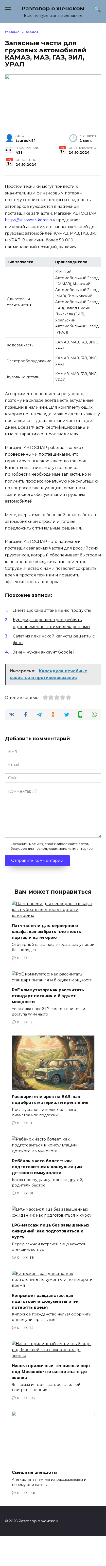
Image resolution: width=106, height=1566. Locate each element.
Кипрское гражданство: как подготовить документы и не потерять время (45, 1301)
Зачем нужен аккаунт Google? (43, 652)
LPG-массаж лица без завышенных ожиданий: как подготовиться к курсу (50, 1231)
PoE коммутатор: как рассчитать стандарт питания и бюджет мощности (48, 996)
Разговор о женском (53, 8)
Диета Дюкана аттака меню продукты (52, 610)
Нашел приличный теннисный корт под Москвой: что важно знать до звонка (51, 1371)
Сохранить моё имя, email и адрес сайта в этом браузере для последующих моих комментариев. (52, 846)
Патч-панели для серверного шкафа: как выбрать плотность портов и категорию (46, 931)
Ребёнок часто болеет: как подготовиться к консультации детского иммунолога (47, 1167)
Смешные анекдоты (34, 1472)
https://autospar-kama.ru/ (30, 220)
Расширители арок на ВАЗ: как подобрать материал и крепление (50, 1099)
